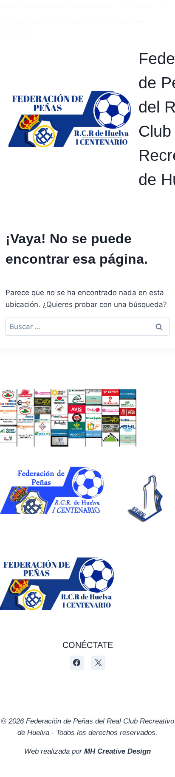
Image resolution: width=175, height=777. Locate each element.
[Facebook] (77, 663)
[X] (98, 663)
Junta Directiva (44, 5)
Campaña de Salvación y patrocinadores (87, 20)
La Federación (90, 5)
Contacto (15, 32)
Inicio (10, 5)
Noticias (14, 20)
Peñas (143, 5)
